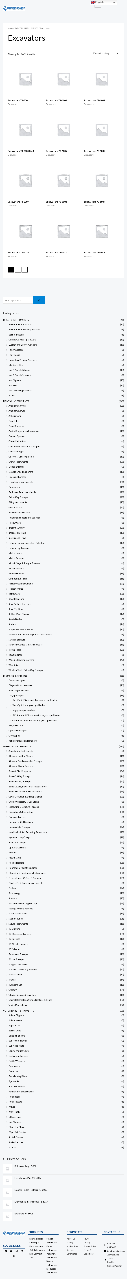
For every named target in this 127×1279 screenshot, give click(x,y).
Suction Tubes (16, 918)
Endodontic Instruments (21, 482)
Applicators (14, 1025)
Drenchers (14, 1071)
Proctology (14, 893)
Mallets (12, 852)
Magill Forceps (16, 725)
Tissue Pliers (15, 649)
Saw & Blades (15, 619)
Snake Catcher (16, 1142)
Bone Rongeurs (16, 426)
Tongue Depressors (19, 964)
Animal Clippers (16, 1015)
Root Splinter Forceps (20, 604)
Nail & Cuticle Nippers (19, 370)
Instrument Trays (17, 538)
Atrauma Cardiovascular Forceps (25, 761)
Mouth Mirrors (16, 568)
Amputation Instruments (21, 751)
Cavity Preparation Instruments (25, 431)
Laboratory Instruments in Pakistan (26, 543)
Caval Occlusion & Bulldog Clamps (25, 796)
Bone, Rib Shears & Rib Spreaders (25, 791)
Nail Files (13, 385)
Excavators (14, 487)
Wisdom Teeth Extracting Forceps (26, 670)
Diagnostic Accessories (20, 685)
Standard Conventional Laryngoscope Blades (34, 720)
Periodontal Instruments (21, 583)
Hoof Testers (15, 1101)
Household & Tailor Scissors (23, 360)
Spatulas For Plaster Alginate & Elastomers (30, 634)
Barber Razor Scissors (20, 324)
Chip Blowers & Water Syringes (24, 446)
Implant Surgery (16, 527)
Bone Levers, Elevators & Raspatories (28, 786)
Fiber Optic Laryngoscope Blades (28, 705)
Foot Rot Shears (17, 1086)
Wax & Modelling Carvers (21, 660)
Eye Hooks (14, 1081)
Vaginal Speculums (18, 1005)
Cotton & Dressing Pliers (21, 456)
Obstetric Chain (16, 1127)
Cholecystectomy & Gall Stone (24, 801)
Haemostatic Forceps (19, 512)
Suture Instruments (18, 923)
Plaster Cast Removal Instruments (26, 883)
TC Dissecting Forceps (20, 934)
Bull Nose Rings (16, 1045)
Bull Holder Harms (18, 1040)
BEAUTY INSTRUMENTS (16, 320)
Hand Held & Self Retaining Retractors (28, 832)
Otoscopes (14, 735)
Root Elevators (16, 599)
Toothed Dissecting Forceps (23, 969)
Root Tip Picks (16, 609)
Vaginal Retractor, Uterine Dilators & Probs (30, 1000)
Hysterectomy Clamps (20, 837)
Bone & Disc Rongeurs (20, 771)
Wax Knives (14, 665)
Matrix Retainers (17, 558)
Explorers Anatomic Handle (22, 492)
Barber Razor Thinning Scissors (24, 329)
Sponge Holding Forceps (21, 908)
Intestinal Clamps (17, 842)
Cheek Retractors (17, 441)
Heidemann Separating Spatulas (24, 517)
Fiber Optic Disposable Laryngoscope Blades (34, 700)
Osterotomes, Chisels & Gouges (25, 878)
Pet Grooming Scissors (20, 390)
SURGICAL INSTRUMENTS (17, 746)
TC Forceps (14, 939)
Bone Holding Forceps (20, 781)
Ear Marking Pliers (18, 1076)
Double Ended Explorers (21, 472)
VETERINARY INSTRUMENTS (18, 1010)
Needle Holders (16, 573)
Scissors (13, 898)
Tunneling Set (15, 984)
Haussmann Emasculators (22, 1091)
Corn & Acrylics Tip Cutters (22, 339)
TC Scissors (14, 949)
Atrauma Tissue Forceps (21, 766)
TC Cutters (14, 929)
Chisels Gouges (16, 451)
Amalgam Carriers (17, 405)
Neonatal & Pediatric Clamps (23, 868)
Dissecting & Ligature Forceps (24, 807)
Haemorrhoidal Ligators (21, 822)
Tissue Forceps (16, 959)
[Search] (39, 300)
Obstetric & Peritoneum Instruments (27, 873)
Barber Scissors (16, 334)
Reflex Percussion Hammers (23, 740)
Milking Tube (15, 1117)
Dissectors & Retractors (21, 812)
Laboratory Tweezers (20, 548)
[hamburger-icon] (97, 5)
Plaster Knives (16, 588)
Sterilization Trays (18, 913)
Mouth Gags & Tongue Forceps (24, 563)
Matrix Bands (15, 553)
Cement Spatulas (17, 436)
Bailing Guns (15, 1030)
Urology (13, 990)
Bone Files (14, 421)
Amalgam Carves (17, 411)
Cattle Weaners (17, 1061)
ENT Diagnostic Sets (19, 690)
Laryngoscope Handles (23, 710)
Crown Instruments (18, 461)
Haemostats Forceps (19, 827)
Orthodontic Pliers (18, 578)
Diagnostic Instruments (15, 675)
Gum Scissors (15, 507)
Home (10, 28)
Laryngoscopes (16, 695)
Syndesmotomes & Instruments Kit (26, 644)
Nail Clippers (15, 380)
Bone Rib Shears (17, 1035)
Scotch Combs (16, 1137)
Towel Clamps (15, 655)
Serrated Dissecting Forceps (23, 903)
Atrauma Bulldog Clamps (21, 756)
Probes (12, 888)
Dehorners (14, 1066)
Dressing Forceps (17, 477)
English (99, 2)
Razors (12, 395)
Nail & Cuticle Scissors (20, 375)
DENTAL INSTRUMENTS (16, 401)
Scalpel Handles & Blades (21, 629)
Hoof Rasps (14, 1096)
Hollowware (15, 522)
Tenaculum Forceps (18, 954)
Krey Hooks (14, 1112)
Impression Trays (17, 533)
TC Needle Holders (18, 944)
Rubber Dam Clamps (19, 614)
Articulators (15, 416)
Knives (12, 1106)
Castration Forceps (18, 1056)
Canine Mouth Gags (19, 1051)
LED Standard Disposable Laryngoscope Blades (36, 715)
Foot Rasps (14, 355)
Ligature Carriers (17, 847)
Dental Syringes (16, 466)
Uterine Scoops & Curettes (22, 995)
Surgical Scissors (17, 639)
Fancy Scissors (16, 350)
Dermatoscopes (17, 680)
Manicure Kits (16, 365)
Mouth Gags (15, 857)
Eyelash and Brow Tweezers (23, 344)
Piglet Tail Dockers (18, 1132)
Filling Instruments (18, 502)
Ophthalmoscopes (18, 730)
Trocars (13, 979)
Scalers (12, 624)
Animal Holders (16, 1020)
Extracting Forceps (18, 497)
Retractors (14, 594)
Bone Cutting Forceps (20, 776)
